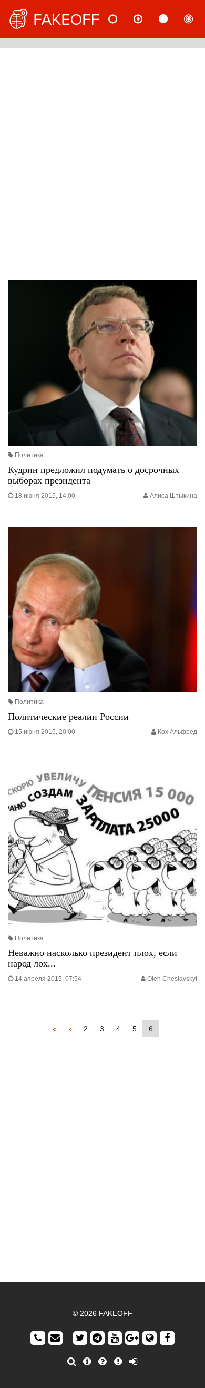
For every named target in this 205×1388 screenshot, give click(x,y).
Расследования (197, 19)
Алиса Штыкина (173, 495)
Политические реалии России (68, 716)
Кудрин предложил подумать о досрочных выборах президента (93, 475)
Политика (29, 455)
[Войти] (133, 1362)
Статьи (172, 19)
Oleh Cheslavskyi (172, 978)
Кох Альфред (177, 732)
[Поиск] (72, 1362)
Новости (121, 19)
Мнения (146, 19)
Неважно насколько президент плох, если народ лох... (92, 958)
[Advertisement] (102, 161)
